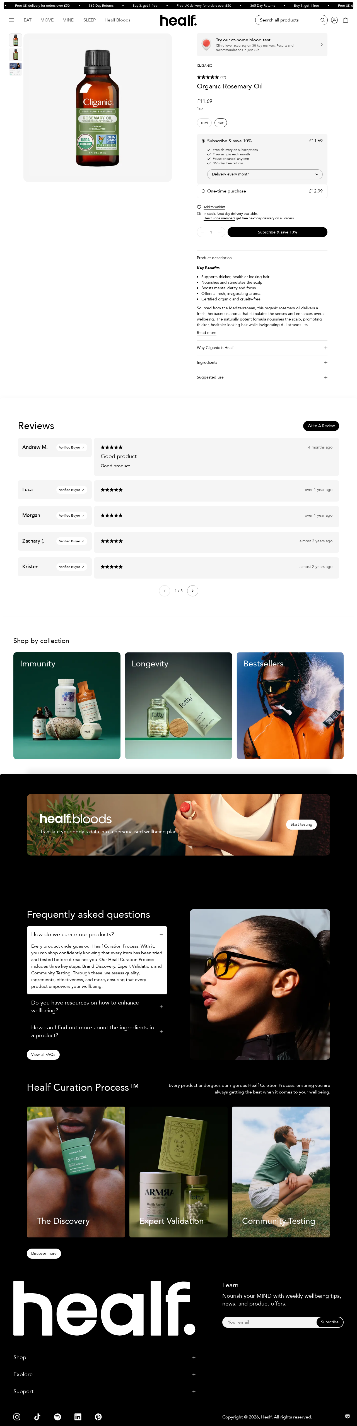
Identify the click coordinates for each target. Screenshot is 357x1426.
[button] (262, 77)
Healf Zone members (219, 218)
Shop (19, 1357)
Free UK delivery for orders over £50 (28, 5)
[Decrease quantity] (202, 232)
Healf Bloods (118, 20)
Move (47, 20)
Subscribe (330, 1322)
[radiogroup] (262, 122)
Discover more (44, 1253)
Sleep (89, 20)
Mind (68, 20)
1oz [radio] (220, 123)
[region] (97, 107)
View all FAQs (43, 1054)
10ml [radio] (204, 123)
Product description (214, 258)
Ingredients (207, 362)
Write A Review (321, 425)
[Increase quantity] (220, 232)
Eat (28, 20)
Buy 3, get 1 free (130, 5)
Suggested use (210, 377)
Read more (206, 332)
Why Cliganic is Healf (215, 347)
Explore (23, 1374)
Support (23, 1391)
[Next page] (192, 590)
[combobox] (265, 174)
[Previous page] (164, 590)
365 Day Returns (86, 5)
